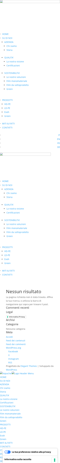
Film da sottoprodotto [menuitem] (11, 417)
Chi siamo (11, 46)
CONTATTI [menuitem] (5, 446)
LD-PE (7, 108)
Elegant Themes (28, 366)
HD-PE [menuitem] (3, 428)
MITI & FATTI (8, 123)
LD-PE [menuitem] (3, 431)
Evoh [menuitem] (2, 435)
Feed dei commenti (16, 344)
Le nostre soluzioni (16, 77)
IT (59, 135)
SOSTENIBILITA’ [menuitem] (7, 406)
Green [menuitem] (3, 420)
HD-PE (7, 104)
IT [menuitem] (1, 450)
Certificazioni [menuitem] (6, 402)
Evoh (6, 112)
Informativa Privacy (17, 317)
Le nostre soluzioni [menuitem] (9, 409)
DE (58, 147)
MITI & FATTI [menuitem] (6, 442)
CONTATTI (7, 127)
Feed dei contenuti (15, 340)
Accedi (9, 336)
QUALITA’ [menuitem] (4, 395)
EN (58, 139)
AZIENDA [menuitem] (4, 384)
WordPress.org (13, 347)
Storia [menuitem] (3, 391)
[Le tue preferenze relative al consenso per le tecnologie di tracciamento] (55, 460)
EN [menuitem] (1, 453)
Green (9, 89)
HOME (5, 34)
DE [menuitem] (1, 461)
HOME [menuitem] (3, 377)
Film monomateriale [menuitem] (10, 413)
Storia (9, 50)
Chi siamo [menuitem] (5, 388)
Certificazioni (13, 65)
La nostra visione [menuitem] (8, 399)
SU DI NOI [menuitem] (5, 380)
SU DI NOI (7, 38)
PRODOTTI (7, 100)
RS (58, 143)
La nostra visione (15, 61)
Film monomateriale (16, 81)
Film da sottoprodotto (17, 85)
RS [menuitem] (1, 457)
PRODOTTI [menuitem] (5, 424)
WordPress (11, 369)
